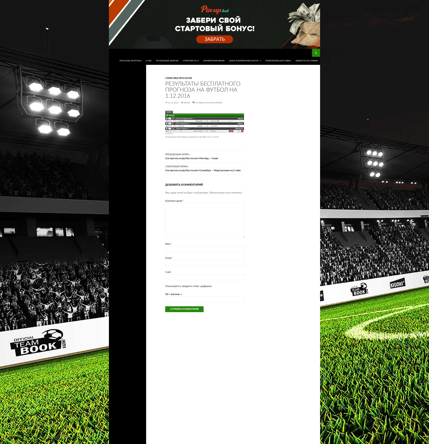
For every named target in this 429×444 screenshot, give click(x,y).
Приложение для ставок (278, 61)
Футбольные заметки (167, 61)
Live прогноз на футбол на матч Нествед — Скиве (191, 156)
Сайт (168, 272)
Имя (168, 244)
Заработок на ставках (306, 61)
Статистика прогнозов (178, 78)
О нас (149, 61)
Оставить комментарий (208, 103)
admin (186, 103)
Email (169, 258)
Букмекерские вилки (213, 61)
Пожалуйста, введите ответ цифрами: (188, 286)
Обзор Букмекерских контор (244, 61)
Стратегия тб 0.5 (191, 61)
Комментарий (174, 201)
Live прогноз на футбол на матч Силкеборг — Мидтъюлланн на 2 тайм (203, 169)
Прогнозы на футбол (130, 61)
